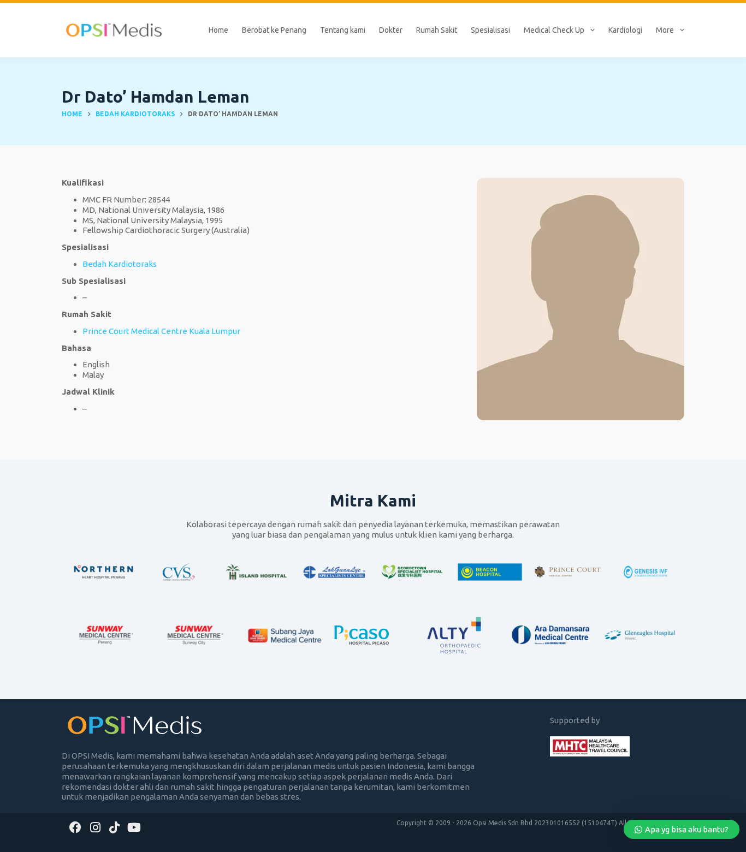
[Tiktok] (114, 827)
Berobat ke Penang (274, 30)
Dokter (390, 30)
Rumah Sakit (436, 30)
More (665, 30)
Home (218, 30)
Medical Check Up (554, 30)
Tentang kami (342, 30)
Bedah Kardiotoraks (119, 264)
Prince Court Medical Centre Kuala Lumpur (161, 331)
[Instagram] (95, 827)
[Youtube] (134, 827)
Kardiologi (625, 30)
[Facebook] (75, 827)
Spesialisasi (490, 30)
